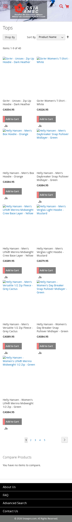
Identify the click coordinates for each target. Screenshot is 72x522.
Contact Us (10, 511)
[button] (6, 125)
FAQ (5, 495)
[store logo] (26, 10)
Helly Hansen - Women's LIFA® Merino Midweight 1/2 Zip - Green (18, 403)
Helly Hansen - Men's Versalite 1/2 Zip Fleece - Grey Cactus (18, 327)
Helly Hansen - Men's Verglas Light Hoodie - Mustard (50, 252)
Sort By (31, 37)
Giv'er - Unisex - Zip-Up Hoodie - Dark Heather (17, 102)
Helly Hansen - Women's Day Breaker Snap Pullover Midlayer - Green (52, 327)
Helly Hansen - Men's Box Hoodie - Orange (18, 174)
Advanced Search (15, 503)
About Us (9, 487)
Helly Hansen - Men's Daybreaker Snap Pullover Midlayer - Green (53, 176)
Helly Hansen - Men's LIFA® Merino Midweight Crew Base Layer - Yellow (18, 252)
